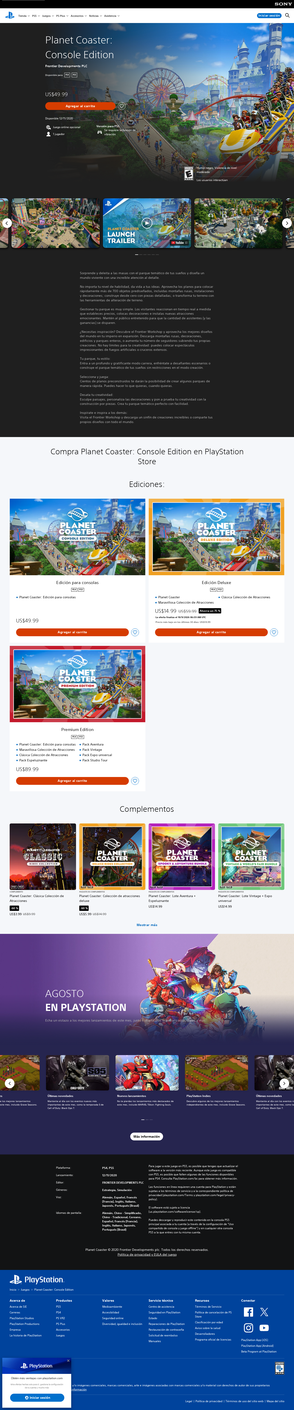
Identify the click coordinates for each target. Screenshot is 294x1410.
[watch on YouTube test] (179, 243)
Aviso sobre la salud (207, 1328)
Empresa (15, 1330)
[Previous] (7, 223)
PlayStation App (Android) (257, 1346)
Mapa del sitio (275, 1401)
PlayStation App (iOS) (254, 1340)
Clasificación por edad (209, 1322)
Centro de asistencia (161, 1307)
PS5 (34, 15)
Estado (153, 1318)
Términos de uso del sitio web (244, 1401)
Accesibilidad (110, 1312)
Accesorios (77, 15)
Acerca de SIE (18, 1307)
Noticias (94, 15)
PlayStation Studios (22, 1318)
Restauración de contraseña (166, 1330)
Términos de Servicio (208, 1307)
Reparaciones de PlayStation (167, 1324)
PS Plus (60, 15)
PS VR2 (60, 1318)
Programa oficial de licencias (213, 1339)
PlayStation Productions (25, 1324)
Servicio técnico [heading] (161, 1300)
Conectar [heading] (248, 1300)
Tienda (22, 15)
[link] (147, 1083)
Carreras (15, 1312)
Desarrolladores (205, 1334)
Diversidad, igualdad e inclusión (122, 1324)
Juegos (46, 15)
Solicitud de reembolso (163, 1335)
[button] (147, 223)
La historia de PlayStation (26, 1335)
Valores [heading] (108, 1300)
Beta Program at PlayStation (259, 1351)
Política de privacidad (208, 1401)
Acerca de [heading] (17, 1300)
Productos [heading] (64, 1300)
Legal (188, 1401)
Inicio (13, 1290)
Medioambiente (112, 1307)
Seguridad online (113, 1318)
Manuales (155, 1341)
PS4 (58, 1312)
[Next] (287, 223)
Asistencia (110, 15)
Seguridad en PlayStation (164, 1312)
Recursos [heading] (202, 1300)
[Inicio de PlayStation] (10, 15)
